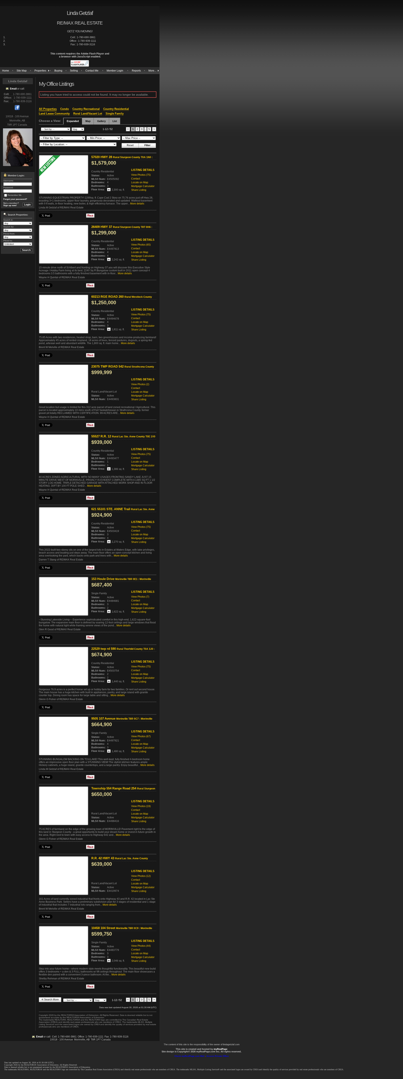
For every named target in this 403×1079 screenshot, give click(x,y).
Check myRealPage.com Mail (189, 1056)
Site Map (22, 70)
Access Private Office (217, 1056)
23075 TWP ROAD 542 (122, 368)
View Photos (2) (140, 384)
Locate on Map (139, 182)
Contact (135, 178)
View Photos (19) (141, 806)
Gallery (101, 121)
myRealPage (220, 1049)
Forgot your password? (15, 199)
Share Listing (138, 189)
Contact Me (91, 70)
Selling (74, 70)
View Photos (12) (141, 876)
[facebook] (17, 109)
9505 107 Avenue (121, 718)
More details (137, 203)
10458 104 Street (121, 928)
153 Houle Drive (121, 579)
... (145, 129)
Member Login (115, 70)
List (115, 121)
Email (13, 88)
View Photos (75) (141, 174)
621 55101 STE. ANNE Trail (123, 510)
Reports (136, 70)
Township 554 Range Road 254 (123, 790)
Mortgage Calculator (142, 186)
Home (5, 70)
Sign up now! (10, 205)
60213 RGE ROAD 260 (121, 298)
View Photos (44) (141, 945)
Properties (40, 70)
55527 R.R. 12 (123, 438)
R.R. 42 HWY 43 (119, 859)
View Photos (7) (140, 596)
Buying (58, 70)
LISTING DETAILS (142, 170)
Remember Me (15, 195)
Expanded (73, 121)
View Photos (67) (141, 736)
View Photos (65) (141, 244)
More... (152, 70)
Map (87, 121)
